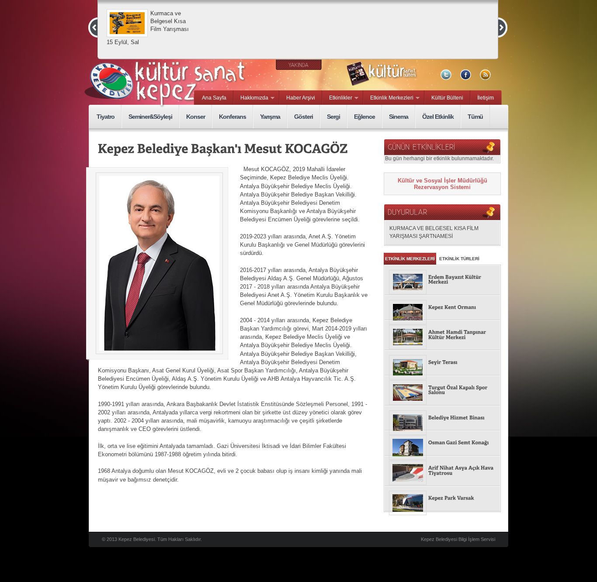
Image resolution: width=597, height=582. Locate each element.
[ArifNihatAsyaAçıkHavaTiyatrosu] (442, 471)
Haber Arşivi (300, 98)
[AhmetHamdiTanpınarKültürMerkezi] (442, 335)
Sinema (398, 116)
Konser (195, 116)
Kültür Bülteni (447, 98)
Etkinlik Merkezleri (388, 98)
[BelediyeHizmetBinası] (442, 418)
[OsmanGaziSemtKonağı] (442, 443)
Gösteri (303, 116)
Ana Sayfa (214, 98)
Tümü (475, 116)
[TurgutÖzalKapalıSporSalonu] (442, 390)
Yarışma (270, 116)
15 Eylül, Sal (123, 42)
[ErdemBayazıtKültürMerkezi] (442, 280)
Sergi (333, 116)
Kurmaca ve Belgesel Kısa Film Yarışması (169, 21)
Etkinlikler (337, 98)
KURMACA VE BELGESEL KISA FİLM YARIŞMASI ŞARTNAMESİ (434, 232)
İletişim (485, 98)
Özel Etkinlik (438, 116)
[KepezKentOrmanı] (442, 307)
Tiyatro (106, 116)
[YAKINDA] (299, 65)
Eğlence (364, 116)
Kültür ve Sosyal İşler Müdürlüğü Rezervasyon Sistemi (442, 183)
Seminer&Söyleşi (150, 116)
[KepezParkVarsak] (442, 498)
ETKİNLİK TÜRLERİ (459, 258)
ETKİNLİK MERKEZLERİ (410, 258)
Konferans (232, 116)
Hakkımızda (251, 98)
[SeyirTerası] (442, 362)
